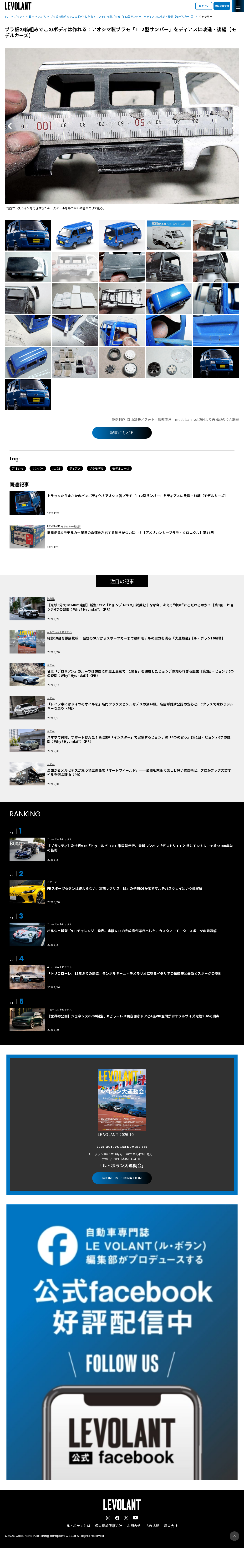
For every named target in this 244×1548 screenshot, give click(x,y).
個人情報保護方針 (108, 1525)
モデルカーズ (120, 468)
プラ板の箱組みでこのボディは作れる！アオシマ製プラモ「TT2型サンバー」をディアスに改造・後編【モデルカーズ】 (122, 16)
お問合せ (134, 1525)
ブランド (19, 16)
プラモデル (96, 468)
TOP (7, 16)
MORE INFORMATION (122, 1178)
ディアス (75, 468)
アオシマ (18, 468)
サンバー (38, 468)
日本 (31, 16)
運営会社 (171, 1525)
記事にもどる (122, 432)
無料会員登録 (222, 6)
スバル (42, 16)
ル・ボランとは (78, 1525)
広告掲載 (152, 1525)
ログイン (203, 6)
